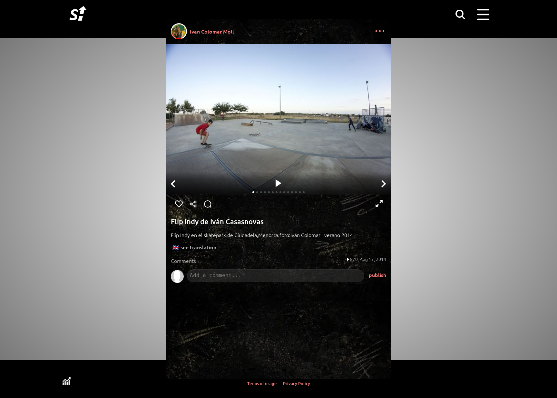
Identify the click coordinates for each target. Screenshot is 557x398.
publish (377, 274)
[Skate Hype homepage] (78, 24)
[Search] (460, 14)
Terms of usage (262, 383)
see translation (198, 247)
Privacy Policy (296, 383)
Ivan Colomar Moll (212, 31)
